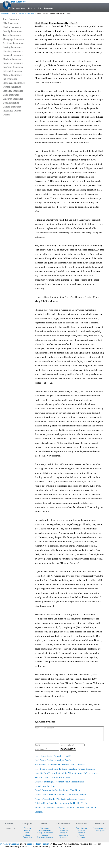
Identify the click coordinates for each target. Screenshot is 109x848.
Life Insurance (10, 23)
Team (27, 833)
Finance (31, 8)
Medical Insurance (13, 58)
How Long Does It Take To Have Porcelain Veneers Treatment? (65, 769)
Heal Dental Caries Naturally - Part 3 (53, 760)
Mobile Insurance (12, 74)
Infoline (27, 830)
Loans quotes (99, 830)
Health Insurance (12, 27)
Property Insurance (13, 62)
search (46, 843)
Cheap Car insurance (45, 833)
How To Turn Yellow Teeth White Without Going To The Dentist (66, 773)
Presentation (63, 828)
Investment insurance (45, 837)
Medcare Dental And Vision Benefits (52, 777)
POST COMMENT (68, 749)
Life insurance (45, 828)
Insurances (48, 8)
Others (6, 114)
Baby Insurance (11, 94)
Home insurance (45, 830)
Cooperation (27, 837)
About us (27, 828)
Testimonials (63, 830)
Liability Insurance (13, 90)
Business (45, 835)
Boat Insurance (11, 102)
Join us (27, 835)
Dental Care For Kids (45, 786)
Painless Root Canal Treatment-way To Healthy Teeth (61, 803)
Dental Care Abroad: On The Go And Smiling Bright (60, 794)
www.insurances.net (9, 843)
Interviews (81, 830)
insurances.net (8, 13)
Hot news (81, 833)
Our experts (63, 835)
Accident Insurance (13, 43)
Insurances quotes (99, 828)
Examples (63, 833)
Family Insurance (12, 31)
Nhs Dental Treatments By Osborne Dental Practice (60, 764)
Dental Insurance (26, 13)
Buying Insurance (12, 47)
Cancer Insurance (12, 106)
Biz (39, 8)
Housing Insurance (13, 51)
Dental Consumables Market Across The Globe (57, 790)
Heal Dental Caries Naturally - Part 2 (53, 756)
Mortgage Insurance (13, 39)
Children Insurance (13, 98)
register (30, 843)
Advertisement (81, 828)
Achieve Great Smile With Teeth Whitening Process (60, 799)
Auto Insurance (11, 19)
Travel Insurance (12, 35)
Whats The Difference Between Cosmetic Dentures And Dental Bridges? (65, 809)
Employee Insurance (14, 82)
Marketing (81, 837)
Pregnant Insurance (13, 66)
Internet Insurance (12, 70)
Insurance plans (18, 8)
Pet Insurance (10, 78)
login (38, 843)
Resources (63, 837)
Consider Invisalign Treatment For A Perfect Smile (59, 781)
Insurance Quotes (12, 110)
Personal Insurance (13, 54)
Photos (81, 835)
